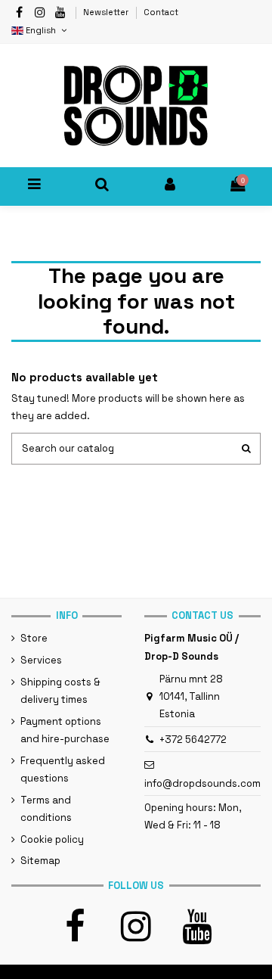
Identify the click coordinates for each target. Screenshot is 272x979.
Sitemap (40, 860)
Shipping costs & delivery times (60, 691)
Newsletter (107, 12)
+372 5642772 (193, 739)
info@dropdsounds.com (202, 783)
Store (34, 638)
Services (41, 660)
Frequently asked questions (62, 769)
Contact (161, 12)
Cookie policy (52, 839)
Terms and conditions (46, 809)
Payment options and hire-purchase (65, 730)
